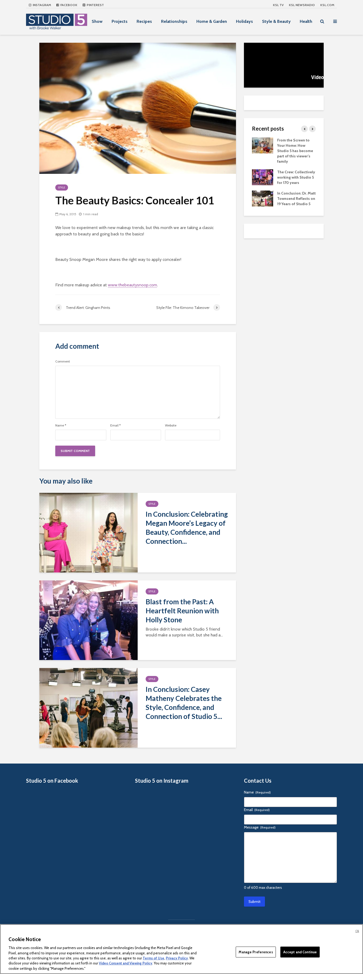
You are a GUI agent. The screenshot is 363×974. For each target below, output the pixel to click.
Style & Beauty (276, 21)
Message (260, 827)
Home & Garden (211, 21)
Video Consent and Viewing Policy (125, 963)
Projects (120, 21)
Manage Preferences (256, 952)
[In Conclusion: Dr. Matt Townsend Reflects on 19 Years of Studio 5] (262, 198)
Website (170, 425)
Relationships (174, 21)
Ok (357, 931)
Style (61, 187)
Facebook (68, 5)
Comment (62, 361)
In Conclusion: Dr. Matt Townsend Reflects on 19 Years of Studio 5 (296, 198)
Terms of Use (153, 958)
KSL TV (278, 5)
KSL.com (327, 5)
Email (115, 425)
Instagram (41, 5)
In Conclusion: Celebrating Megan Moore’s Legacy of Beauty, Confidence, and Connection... (187, 527)
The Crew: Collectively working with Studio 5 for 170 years (296, 177)
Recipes (144, 21)
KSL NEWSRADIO (302, 5)
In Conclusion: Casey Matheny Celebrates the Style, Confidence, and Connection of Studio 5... (184, 703)
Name (60, 425)
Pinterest (95, 5)
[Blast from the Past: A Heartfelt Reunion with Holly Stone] (88, 619)
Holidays (244, 21)
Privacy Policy (177, 958)
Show (97, 21)
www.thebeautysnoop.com (132, 284)
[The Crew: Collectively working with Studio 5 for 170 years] (262, 176)
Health (306, 21)
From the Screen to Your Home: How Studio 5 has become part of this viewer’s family (295, 151)
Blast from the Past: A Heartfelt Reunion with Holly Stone (182, 610)
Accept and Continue (300, 952)
